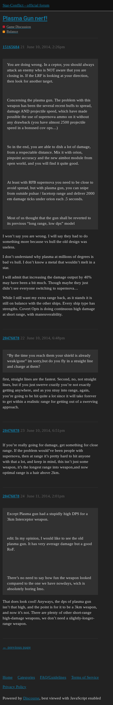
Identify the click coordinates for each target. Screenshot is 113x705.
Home (8, 677)
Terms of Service (85, 677)
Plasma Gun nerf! (25, 18)
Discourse (31, 698)
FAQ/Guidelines (53, 677)
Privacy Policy (14, 687)
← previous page (17, 647)
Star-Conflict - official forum (26, 5)
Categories (26, 677)
